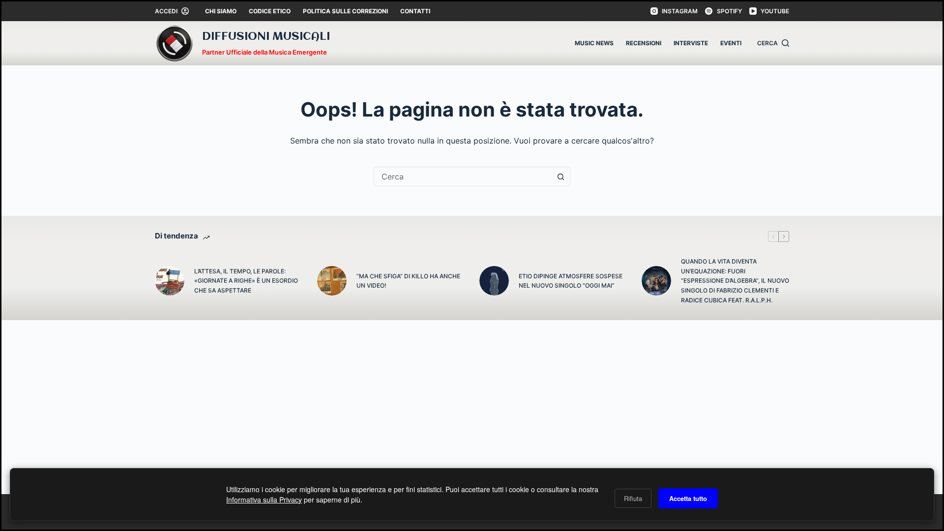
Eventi (730, 43)
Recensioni (643, 43)
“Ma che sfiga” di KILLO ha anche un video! (408, 281)
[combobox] (462, 176)
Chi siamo (220, 11)
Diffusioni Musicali (266, 37)
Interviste (691, 43)
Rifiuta (633, 498)
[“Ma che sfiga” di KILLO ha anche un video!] (332, 280)
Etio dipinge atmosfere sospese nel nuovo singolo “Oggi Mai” (570, 281)
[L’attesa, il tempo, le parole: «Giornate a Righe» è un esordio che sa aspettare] (169, 280)
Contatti (415, 11)
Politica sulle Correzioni (345, 11)
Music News (594, 43)
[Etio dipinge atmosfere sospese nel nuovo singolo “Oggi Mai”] (494, 280)
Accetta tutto (688, 498)
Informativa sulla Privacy (264, 499)
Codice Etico (270, 11)
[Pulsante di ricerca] (560, 176)
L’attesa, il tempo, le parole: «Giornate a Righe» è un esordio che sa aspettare (246, 281)
